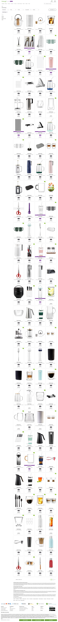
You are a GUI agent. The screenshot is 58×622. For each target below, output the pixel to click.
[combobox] (50, 3)
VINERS (21, 598)
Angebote (33, 607)
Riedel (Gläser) (22, 600)
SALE (2, 19)
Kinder (32, 609)
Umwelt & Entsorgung (22, 609)
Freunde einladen (3, 608)
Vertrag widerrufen (21, 610)
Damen (3, 16)
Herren (3, 17)
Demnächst (41, 608)
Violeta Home (24, 598)
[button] (55, 1)
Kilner (14, 600)
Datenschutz (11, 609)
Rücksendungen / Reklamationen (23, 608)
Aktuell (41, 607)
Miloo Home (48, 598)
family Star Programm (4, 607)
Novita (16, 600)
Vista (19, 600)
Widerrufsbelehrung (12, 608)
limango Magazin (3, 609)
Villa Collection (41, 598)
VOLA (14, 598)
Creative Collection (35, 598)
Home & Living (4, 18)
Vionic (28, 598)
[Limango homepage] (4, 1)
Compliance (11, 610)
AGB (10, 607)
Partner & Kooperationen (4, 610)
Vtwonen (45, 598)
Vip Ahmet (30, 598)
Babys (32, 608)
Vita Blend (17, 598)
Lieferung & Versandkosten (23, 607)
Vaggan (52, 598)
